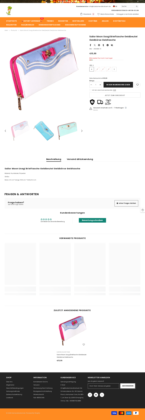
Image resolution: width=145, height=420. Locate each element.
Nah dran (138, 1)
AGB (114, 90)
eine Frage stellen (127, 203)
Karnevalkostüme (63, 352)
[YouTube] (96, 395)
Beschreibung (53, 159)
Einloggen (120, 14)
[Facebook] (90, 45)
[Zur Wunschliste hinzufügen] (137, 85)
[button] (5, 131)
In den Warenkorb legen (118, 85)
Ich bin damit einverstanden (102, 90)
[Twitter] (95, 45)
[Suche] (130, 6)
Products (14, 30)
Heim (6, 30)
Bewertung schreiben (92, 220)
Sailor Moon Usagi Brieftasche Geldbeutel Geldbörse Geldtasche (71, 356)
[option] (44, 74)
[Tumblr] (103, 45)
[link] (20, 290)
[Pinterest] (99, 45)
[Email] (112, 45)
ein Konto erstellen (132, 14)
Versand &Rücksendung (80, 159)
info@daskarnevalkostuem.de (100, 6)
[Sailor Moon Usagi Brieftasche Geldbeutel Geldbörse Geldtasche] (72, 331)
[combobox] (128, 6)
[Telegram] (108, 45)
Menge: (92, 80)
